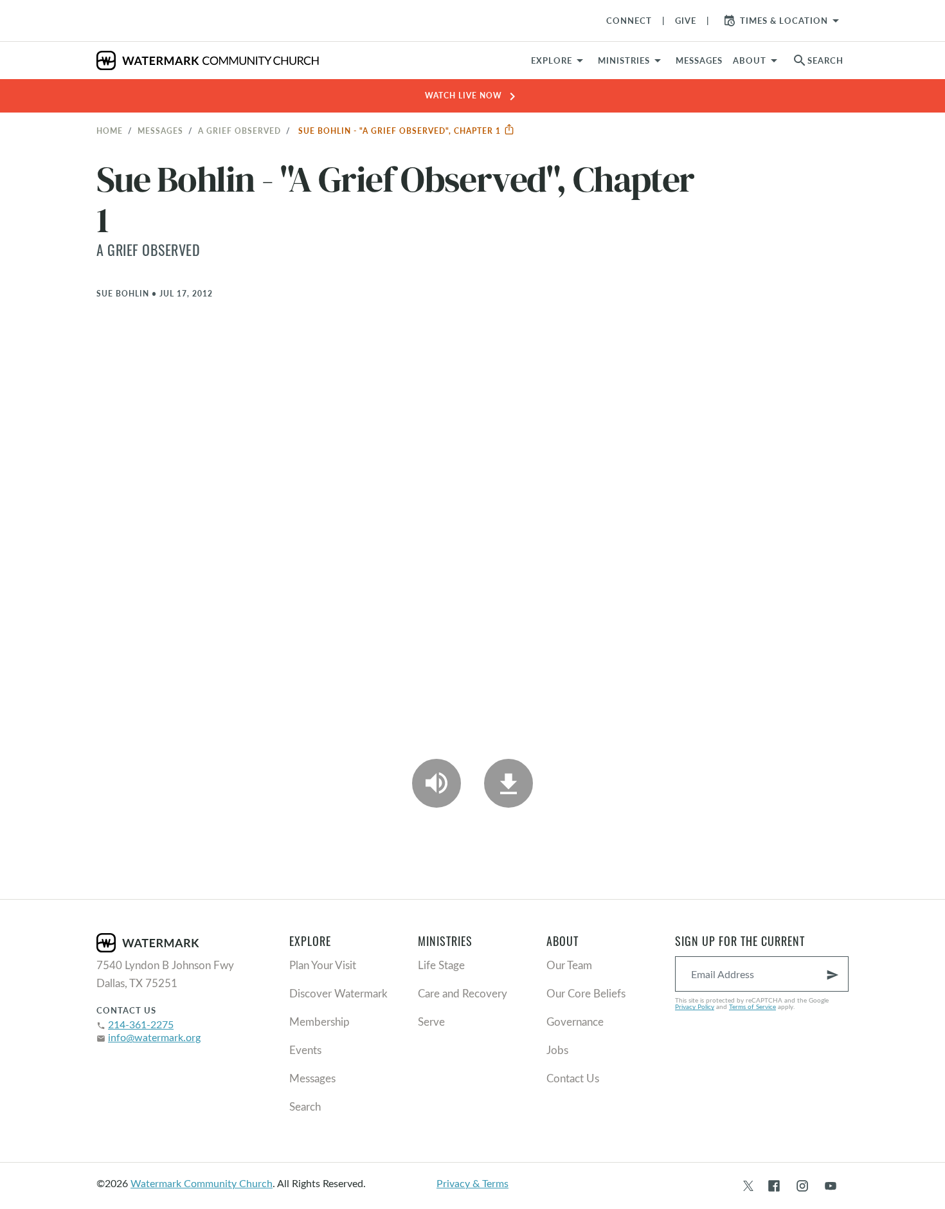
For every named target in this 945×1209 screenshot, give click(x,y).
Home (109, 130)
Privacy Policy (694, 1006)
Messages (160, 130)
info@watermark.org (154, 1037)
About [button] (749, 60)
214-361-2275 (141, 1024)
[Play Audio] (437, 783)
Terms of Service (752, 1006)
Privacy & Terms (473, 1183)
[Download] (508, 783)
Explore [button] (551, 60)
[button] (631, 60)
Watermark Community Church (201, 1183)
